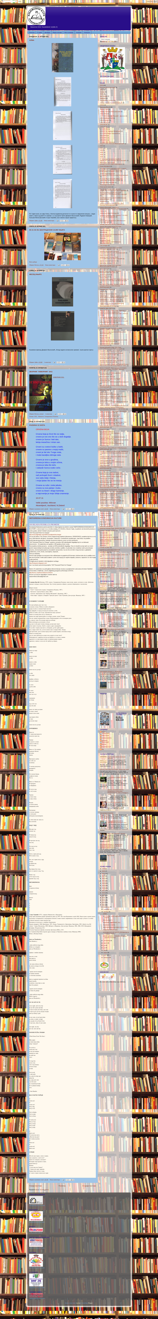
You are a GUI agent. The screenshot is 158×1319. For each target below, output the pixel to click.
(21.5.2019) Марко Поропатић (109, 133)
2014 (103, 897)
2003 (101, 146)
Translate (113, 41)
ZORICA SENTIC (107, 738)
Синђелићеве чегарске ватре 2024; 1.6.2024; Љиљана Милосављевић (113, 494)
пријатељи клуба (105, 560)
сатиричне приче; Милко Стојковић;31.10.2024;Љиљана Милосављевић (114, 568)
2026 (103, 868)
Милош (104, 744)
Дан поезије (103, 96)
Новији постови (35, 1186)
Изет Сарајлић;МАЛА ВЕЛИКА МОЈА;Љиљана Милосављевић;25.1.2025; (114, 321)
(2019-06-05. (104, 124)
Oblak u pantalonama (105, 732)
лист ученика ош (105, 535)
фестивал (103, 572)
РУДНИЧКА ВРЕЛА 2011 (110, 929)
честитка (102, 574)
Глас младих (104, 245)
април (106, 952)
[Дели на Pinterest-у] (67, 221)
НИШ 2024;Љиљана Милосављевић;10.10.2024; (108, 393)
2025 (103, 871)
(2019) (102, 105)
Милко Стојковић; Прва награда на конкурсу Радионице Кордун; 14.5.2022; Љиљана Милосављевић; (113, 369)
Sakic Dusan (105, 735)
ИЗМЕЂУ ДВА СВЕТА (106, 308)
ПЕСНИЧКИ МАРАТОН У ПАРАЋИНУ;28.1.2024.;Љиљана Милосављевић (110, 433)
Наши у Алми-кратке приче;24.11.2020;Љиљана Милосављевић (113, 401)
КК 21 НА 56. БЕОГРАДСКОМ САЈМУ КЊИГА (47, 230)
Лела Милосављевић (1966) (116, 629)
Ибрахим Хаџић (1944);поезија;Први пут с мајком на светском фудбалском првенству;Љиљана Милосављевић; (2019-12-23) (114, 313)
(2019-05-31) (104, 122)
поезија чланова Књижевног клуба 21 (111, 102)
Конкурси (87, 32)
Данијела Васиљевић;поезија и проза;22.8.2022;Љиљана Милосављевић (112, 252)
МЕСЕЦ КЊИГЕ (35, 274)
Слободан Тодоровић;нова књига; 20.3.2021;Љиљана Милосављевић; (111, 500)
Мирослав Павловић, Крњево (116, 660)
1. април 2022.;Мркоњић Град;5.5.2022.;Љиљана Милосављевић (112, 143)
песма (102, 545)
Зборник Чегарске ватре (107, 294)
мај (105, 950)
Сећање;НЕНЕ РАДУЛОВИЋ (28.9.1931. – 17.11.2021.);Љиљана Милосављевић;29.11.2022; (112, 486)
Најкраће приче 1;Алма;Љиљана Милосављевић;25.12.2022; (110, 415)
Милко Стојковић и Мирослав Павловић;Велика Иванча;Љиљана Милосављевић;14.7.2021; (114, 365)
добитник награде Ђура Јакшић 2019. (111, 528)
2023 (103, 876)
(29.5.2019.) (103, 140)
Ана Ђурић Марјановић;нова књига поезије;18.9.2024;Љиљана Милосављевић (113, 189)
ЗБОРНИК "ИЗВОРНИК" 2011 (40, 372)
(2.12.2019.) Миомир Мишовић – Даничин (112, 116)
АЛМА (31, 40)
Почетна (31, 32)
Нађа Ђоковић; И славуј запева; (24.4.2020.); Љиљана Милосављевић (113, 412)
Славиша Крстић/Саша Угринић (109, 497)
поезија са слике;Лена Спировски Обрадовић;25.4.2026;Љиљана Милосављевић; (110, 551)
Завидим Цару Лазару (106, 289)
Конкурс (102, 335)
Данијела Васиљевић (105, 741)
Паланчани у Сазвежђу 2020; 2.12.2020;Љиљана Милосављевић (110, 442)
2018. (101, 154)
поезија (102, 92)
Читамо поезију (104, 519)
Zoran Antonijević (105, 166)
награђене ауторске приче (108, 537)
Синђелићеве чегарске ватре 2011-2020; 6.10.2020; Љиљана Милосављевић (112, 490)
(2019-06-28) (104, 129)
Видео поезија (57, 32)
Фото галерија (68, 32)
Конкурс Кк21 (104, 338)
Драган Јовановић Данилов (108, 261)
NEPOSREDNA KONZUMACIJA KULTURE (45, 518)
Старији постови (89, 1186)
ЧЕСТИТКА (111, 682)
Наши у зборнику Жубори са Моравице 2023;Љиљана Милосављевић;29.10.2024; (113, 408)
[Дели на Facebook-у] (66, 221)
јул (105, 945)
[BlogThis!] (62, 221)
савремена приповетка (107, 565)
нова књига (103, 543)
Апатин (102, 211)
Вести (102, 238)
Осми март (103, 429)
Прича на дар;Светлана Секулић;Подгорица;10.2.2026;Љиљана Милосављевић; (112, 462)
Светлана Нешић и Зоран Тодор (109, 476)
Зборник (102, 291)
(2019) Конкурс (104, 120)
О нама (39, 32)
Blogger (90, 1303)
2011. (35, 416)
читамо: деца (104, 576)
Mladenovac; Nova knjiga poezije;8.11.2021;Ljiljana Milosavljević (111, 163)
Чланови (78, 32)
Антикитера (103, 201)
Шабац (102, 522)
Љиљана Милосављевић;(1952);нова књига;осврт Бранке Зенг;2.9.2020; (111, 179)
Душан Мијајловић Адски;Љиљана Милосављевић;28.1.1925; (110, 271)
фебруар (106, 957)
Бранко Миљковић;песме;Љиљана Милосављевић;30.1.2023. (110, 227)
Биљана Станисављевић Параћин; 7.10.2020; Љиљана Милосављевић (114, 216)
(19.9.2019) (103, 113)
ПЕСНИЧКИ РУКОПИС (106, 640)
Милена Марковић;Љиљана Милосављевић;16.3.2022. (108, 357)
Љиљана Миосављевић (107, 182)
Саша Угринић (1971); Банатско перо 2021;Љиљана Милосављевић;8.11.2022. (112, 473)
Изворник (41, 416)
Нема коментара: (49, 220)
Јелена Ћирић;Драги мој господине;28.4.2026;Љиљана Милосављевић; (114, 174)
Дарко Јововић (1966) (106, 255)
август (106, 943)
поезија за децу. (105, 547)
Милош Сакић (104, 109)
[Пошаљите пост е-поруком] (57, 220)
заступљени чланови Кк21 (108, 530)
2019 (101, 85)
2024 (103, 873)
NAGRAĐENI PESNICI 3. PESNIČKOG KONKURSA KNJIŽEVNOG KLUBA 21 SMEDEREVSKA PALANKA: (111, 673)
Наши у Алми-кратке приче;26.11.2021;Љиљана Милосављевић (113, 404)
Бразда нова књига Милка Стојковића (111, 224)
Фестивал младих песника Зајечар (110, 511)
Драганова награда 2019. (107, 263)
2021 (103, 881)
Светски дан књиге (105, 478)
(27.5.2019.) (103, 138)
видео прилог (104, 524)
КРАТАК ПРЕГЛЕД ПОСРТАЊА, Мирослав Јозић (114, 596)
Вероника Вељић (105, 107)
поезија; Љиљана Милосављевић (110, 111)
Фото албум (33, 262)
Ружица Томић (104, 470)
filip (103, 749)
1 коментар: (47, 362)
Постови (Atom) (44, 1189)
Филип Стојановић (105, 515)
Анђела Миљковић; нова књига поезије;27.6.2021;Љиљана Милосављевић (113, 208)
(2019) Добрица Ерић (106, 118)
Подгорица (103, 445)
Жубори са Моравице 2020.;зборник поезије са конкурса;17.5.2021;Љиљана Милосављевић (114, 279)
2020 (103, 883)
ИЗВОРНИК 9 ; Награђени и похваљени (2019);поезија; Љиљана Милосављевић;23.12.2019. (112, 305)
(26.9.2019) (103, 135)
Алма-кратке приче (105, 187)
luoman (78, 1303)
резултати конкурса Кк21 (107, 563)
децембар (107, 907)
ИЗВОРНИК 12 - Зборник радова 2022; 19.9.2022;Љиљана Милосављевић (111, 300)
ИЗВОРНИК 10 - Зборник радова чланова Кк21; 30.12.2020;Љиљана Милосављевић (114, 296)
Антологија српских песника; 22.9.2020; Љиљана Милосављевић (112, 204)
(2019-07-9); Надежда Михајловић (110, 131)
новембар (107, 909)
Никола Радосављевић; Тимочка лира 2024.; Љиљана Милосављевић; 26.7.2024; (113, 423)
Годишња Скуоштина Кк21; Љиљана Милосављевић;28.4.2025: (111, 248)
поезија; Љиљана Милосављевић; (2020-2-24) (114, 554)
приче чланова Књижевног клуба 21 (110, 558)
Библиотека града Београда (108, 213)
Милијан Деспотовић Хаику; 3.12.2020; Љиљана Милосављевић (111, 361)
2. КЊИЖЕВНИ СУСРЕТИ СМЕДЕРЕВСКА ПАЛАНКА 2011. (117, 649)
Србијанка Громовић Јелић (108, 503)
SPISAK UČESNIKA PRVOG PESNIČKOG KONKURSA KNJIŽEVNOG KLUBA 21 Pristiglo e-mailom (118, 619)
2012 (103, 902)
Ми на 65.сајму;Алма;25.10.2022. (110, 351)
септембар (107, 940)
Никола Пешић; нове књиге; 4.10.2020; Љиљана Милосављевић (111, 419)
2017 (103, 890)
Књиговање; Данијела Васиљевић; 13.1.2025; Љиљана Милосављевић (113, 340)
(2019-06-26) (104, 127)
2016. (101, 152)
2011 (101, 150)
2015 (103, 895)
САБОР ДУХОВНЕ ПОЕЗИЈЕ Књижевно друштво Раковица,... (115, 936)
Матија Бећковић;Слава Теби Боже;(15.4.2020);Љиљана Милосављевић (111, 348)
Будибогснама (104, 230)
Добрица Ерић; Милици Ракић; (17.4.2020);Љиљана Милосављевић (111, 258)
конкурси (102, 533)
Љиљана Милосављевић (107, 87)
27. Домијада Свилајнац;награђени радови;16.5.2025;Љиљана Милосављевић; (113, 159)
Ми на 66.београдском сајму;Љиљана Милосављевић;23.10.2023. (111, 354)
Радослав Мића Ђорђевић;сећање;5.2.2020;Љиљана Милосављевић (111, 467)
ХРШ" (101, 517)
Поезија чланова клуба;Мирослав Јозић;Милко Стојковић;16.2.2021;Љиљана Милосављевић (114, 452)
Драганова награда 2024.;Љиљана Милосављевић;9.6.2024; (110, 266)
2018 (103, 888)
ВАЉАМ (102, 232)
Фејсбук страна (104, 513)
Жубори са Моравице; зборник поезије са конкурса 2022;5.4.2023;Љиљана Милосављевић (112, 286)
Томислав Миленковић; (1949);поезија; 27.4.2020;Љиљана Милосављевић (111, 508)
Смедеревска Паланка (51, 416)
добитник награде (105, 526)
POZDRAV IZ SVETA (37, 425)
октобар (106, 911)
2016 (103, 893)
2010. (101, 94)
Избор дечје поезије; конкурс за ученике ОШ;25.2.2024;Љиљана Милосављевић (112, 318)
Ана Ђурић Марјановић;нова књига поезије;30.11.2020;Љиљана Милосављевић (113, 193)
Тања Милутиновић (106, 505)
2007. (101, 148)
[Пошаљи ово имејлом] (61, 221)
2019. (101, 157)
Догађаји (47, 32)
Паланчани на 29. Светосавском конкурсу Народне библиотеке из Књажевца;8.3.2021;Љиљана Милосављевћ (113, 438)
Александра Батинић (106, 184)
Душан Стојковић (105, 274)
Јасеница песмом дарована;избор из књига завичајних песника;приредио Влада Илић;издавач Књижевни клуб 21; (113, 170)
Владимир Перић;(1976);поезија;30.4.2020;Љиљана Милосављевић (110, 242)
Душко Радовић (104, 277)
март (105, 955)
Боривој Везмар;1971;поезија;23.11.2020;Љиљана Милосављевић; (112, 220)
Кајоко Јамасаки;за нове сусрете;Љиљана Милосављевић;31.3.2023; (113, 325)
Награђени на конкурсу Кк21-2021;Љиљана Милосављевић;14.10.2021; (113, 397)
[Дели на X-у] (64, 221)
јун (105, 947)
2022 (103, 878)
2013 (103, 900)
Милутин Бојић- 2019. (106, 376)
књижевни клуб (106, 746)
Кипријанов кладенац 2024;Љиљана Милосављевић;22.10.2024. (111, 329)
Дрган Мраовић (104, 269)
